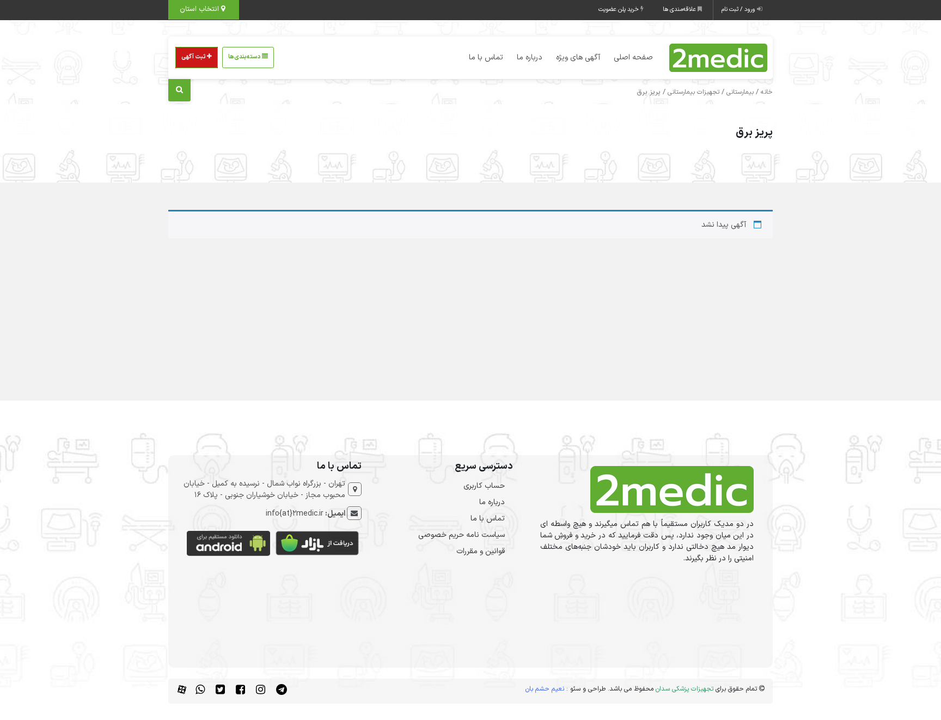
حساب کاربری (484, 486)
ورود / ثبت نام (739, 9)
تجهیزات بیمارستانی (693, 92)
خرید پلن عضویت (619, 9)
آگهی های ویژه (578, 57)
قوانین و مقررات (480, 551)
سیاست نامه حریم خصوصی (461, 535)
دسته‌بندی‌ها (245, 57)
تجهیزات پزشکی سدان (684, 689)
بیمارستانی (740, 92)
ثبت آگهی (194, 57)
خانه (767, 92)
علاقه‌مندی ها (680, 9)
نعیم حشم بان (545, 689)
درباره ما (529, 57)
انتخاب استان (200, 9)
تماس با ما (486, 57)
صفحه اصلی (633, 57)
